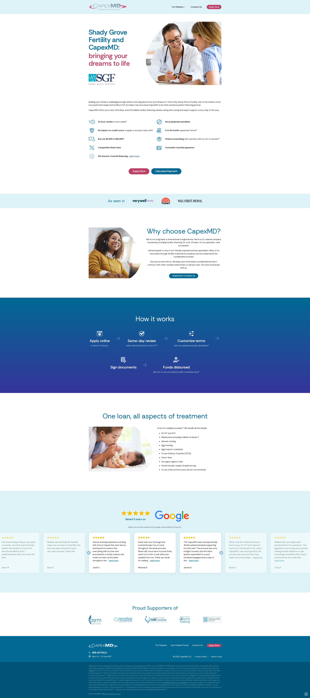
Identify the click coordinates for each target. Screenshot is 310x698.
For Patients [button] (177, 7)
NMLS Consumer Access (111, 694)
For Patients (161, 645)
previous (89, 553)
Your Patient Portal (179, 645)
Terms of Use (216, 656)
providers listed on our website (174, 683)
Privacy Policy (201, 656)
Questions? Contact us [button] (183, 275)
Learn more (134, 156)
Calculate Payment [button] (166, 171)
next (221, 553)
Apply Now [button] (214, 7)
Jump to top (306, 694)
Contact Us (196, 7)
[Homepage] (108, 7)
